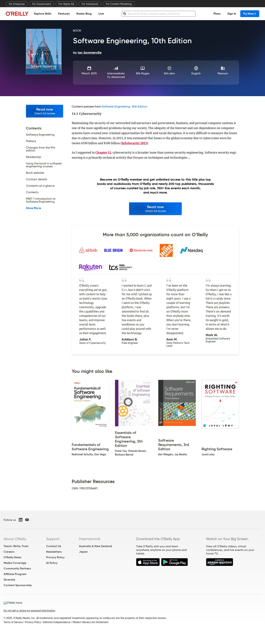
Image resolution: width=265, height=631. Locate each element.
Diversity (9, 579)
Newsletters (54, 552)
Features (64, 13)
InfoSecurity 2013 (134, 143)
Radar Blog (84, 13)
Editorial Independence (56, 622)
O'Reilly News (12, 557)
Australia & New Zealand (95, 546)
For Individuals (90, 4)
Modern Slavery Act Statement (90, 622)
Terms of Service (13, 622)
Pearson (223, 73)
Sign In (231, 13)
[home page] (17, 13)
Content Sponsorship (18, 585)
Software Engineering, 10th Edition (124, 106)
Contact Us (53, 546)
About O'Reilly (15, 539)
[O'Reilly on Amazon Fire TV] (219, 565)
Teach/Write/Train (16, 546)
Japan (83, 552)
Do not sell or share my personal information (29, 610)
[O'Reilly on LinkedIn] (20, 520)
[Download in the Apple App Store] (148, 565)
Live (101, 13)
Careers (9, 552)
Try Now (248, 13)
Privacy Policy (55, 557)
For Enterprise (17, 4)
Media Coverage (15, 563)
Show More (33, 208)
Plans (216, 13)
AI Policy (51, 563)
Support (52, 539)
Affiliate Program (15, 574)
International (89, 539)
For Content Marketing (119, 4)
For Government (41, 4)
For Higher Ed (66, 4)
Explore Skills (42, 13)
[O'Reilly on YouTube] (27, 520)
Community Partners (17, 568)
